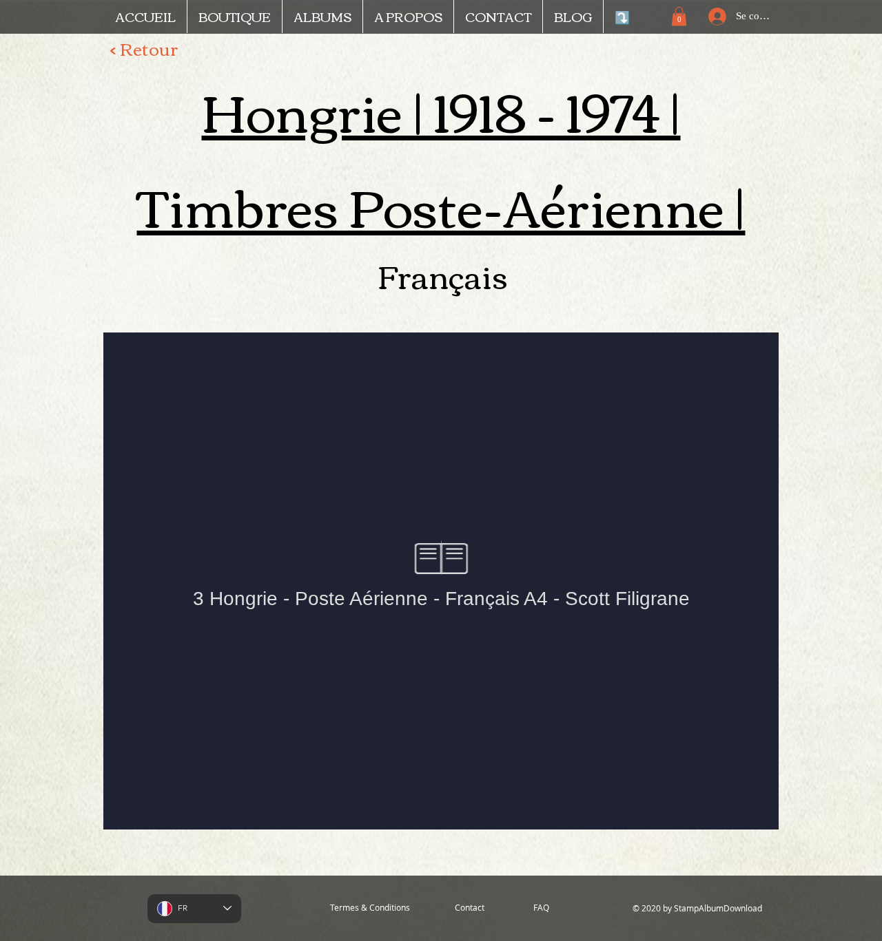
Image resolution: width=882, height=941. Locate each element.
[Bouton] (723, 313)
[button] (679, 16)
